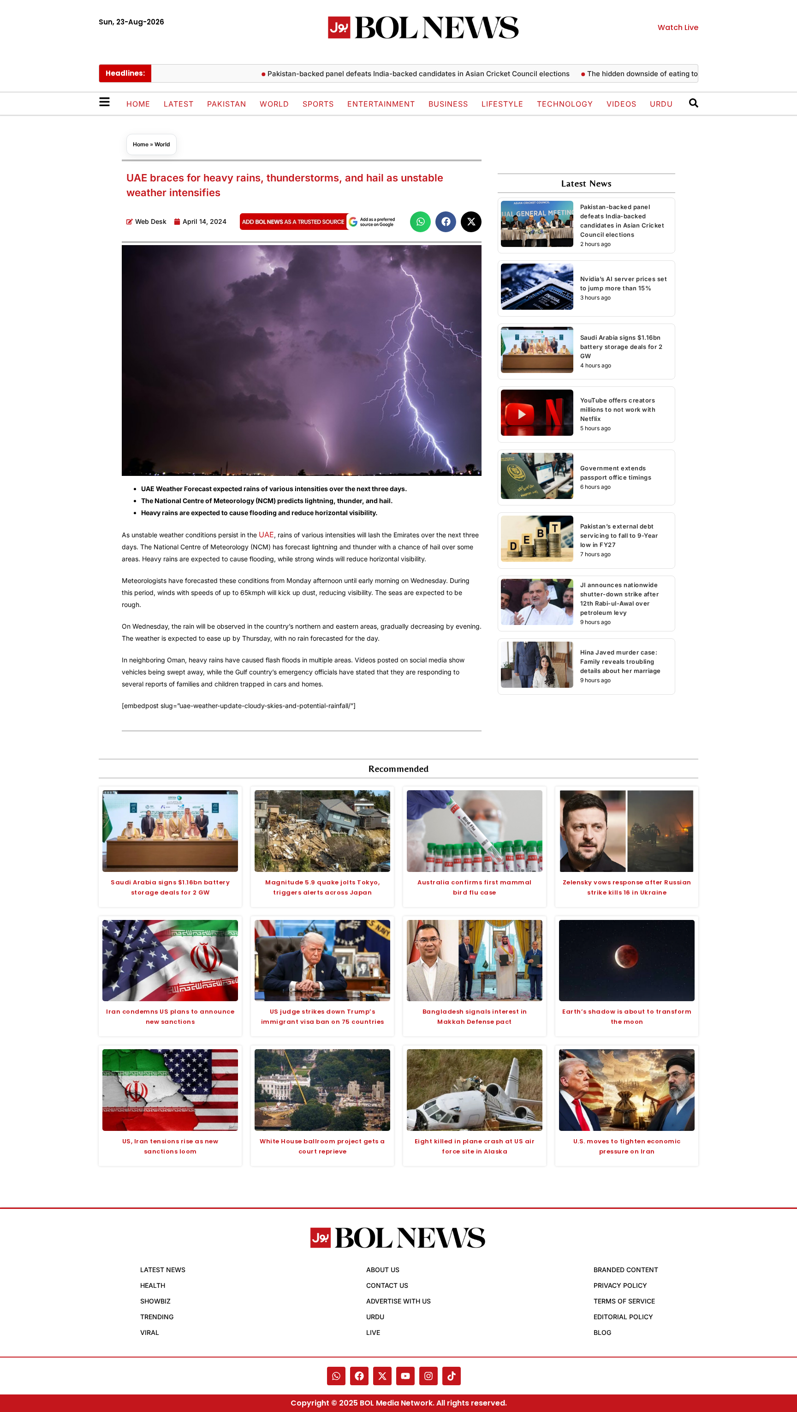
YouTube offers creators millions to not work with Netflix (618, 409)
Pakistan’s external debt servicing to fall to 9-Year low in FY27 (619, 535)
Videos (621, 103)
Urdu (661, 103)
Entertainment (381, 103)
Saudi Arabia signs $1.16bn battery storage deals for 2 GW (621, 347)
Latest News (162, 1270)
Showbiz (155, 1301)
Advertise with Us (398, 1301)
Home (138, 103)
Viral (149, 1332)
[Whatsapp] (336, 1376)
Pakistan (226, 103)
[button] (420, 221)
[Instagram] (428, 1376)
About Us (382, 1270)
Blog (602, 1332)
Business (448, 103)
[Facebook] (359, 1376)
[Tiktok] (451, 1376)
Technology (565, 103)
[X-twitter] (382, 1376)
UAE (266, 534)
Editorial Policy (623, 1317)
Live (373, 1332)
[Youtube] (405, 1376)
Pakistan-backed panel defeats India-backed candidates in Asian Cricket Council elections (385, 73)
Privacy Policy (620, 1285)
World (274, 103)
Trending (156, 1317)
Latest (179, 103)
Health (152, 1285)
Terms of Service (624, 1301)
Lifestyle (502, 103)
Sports (318, 103)
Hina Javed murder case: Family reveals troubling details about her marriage (620, 661)
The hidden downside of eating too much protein (634, 73)
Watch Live (678, 27)
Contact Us (387, 1285)
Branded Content (626, 1270)
